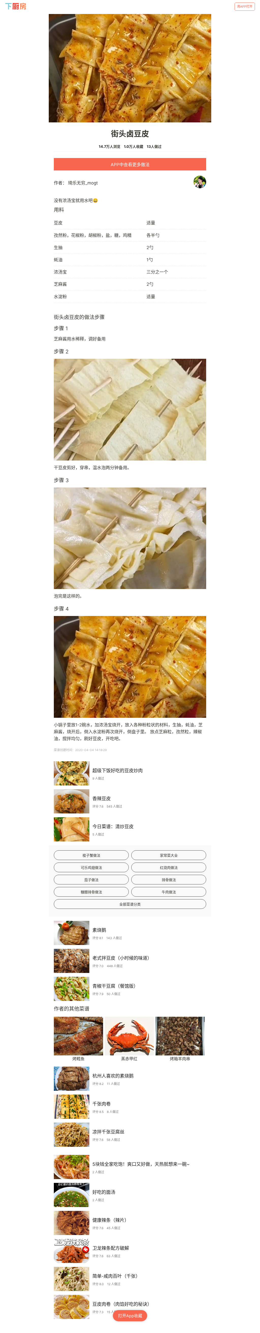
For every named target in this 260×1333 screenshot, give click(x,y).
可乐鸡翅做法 (91, 867)
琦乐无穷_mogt (83, 182)
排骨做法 (169, 880)
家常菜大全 (169, 855)
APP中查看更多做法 (130, 164)
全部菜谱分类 (130, 904)
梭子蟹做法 (91, 855)
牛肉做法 (169, 892)
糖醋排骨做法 (91, 892)
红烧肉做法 (169, 867)
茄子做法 (91, 880)
